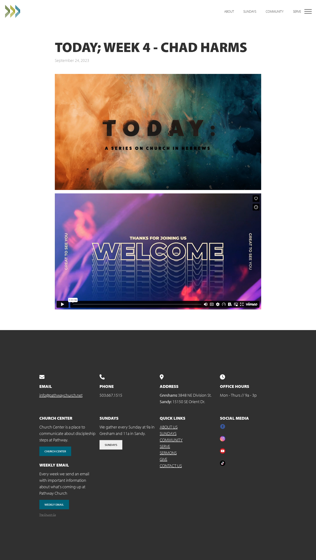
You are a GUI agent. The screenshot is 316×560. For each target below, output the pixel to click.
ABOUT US (169, 427)
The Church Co (47, 514)
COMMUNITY (171, 439)
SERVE (165, 446)
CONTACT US (171, 465)
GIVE (163, 459)
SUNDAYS (168, 433)
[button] (308, 11)
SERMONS (168, 452)
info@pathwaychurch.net (61, 395)
